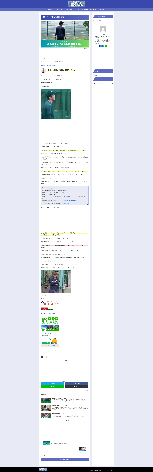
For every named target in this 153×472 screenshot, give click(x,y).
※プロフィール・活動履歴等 (48, 65)
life (42, 357)
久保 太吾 (102, 34)
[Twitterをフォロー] (101, 46)
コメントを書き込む (65, 459)
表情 (48, 357)
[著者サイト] (99, 46)
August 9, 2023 (65, 203)
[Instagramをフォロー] (104, 46)
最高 (45, 357)
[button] (112, 20)
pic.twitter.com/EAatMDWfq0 (70, 200)
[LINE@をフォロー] (106, 46)
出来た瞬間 (53, 357)
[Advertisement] (65, 53)
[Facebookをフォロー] (103, 46)
